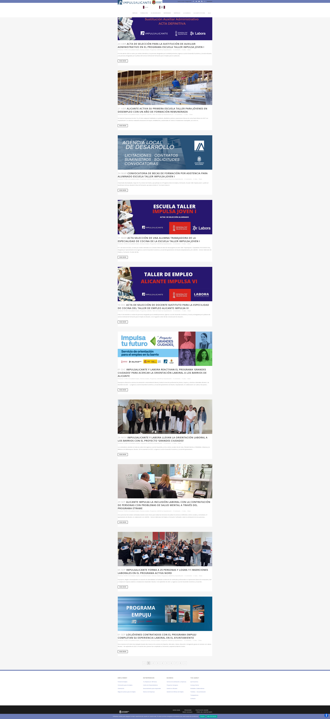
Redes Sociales (187, 712)
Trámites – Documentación (198, 692)
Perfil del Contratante (204, 712)
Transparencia (194, 695)
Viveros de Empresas (149, 692)
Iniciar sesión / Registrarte (184, 1)
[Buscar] (162, 7)
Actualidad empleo (134, 50)
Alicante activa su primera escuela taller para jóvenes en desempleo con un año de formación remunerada (162, 110)
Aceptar (202, 716)
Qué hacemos (194, 682)
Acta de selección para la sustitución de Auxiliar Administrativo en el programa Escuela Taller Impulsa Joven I (161, 45)
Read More (122, 61)
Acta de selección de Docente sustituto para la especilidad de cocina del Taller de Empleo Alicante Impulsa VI (163, 306)
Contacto (209, 1)
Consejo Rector (194, 685)
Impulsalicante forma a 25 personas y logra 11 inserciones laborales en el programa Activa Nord (163, 571)
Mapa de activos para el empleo (127, 692)
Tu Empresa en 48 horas (150, 682)
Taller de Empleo (157, 114)
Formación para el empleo (125, 685)
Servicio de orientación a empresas (176, 682)
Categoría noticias (145, 640)
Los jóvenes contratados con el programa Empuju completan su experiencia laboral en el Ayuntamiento (157, 636)
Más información (211, 716)
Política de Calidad (202, 710)
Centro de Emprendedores (150, 685)
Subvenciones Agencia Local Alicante (162, 179)
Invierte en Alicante (172, 688)
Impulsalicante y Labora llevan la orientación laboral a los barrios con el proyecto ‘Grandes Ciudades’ (162, 439)
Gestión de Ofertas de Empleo (175, 692)
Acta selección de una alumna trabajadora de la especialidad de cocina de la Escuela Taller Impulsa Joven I (159, 239)
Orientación (121, 688)
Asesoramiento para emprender (152, 688)
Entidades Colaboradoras (197, 688)
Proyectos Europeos (172, 685)
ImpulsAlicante (167, 50)
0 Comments (176, 50)
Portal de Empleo (122, 682)
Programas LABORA (155, 50)
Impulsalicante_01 (169, 114)
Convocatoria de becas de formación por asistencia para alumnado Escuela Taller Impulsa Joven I (163, 175)
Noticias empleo (144, 50)
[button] (326, 715)
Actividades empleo (134, 443)
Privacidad (187, 710)
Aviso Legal (176, 710)
